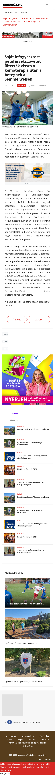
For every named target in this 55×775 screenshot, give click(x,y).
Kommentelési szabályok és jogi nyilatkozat (27, 743)
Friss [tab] (15, 413)
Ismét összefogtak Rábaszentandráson (33, 429)
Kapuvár (21, 453)
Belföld (21, 86)
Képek (20, 739)
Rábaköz (21, 426)
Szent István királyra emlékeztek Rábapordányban (30, 483)
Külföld (32, 739)
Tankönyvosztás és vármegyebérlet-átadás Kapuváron (32, 457)
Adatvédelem (28, 736)
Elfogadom (5, 773)
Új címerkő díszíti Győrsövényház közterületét (30, 443)
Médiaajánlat (27, 746)
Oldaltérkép (44, 736)
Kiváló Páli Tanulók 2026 (27, 469)
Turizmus (45, 739)
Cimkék (9, 739)
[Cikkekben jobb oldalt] (27, 379)
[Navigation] (47, 5)
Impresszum (11, 736)
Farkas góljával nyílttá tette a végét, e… (25, 603)
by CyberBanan (45, 759)
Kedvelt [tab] (15, 420)
